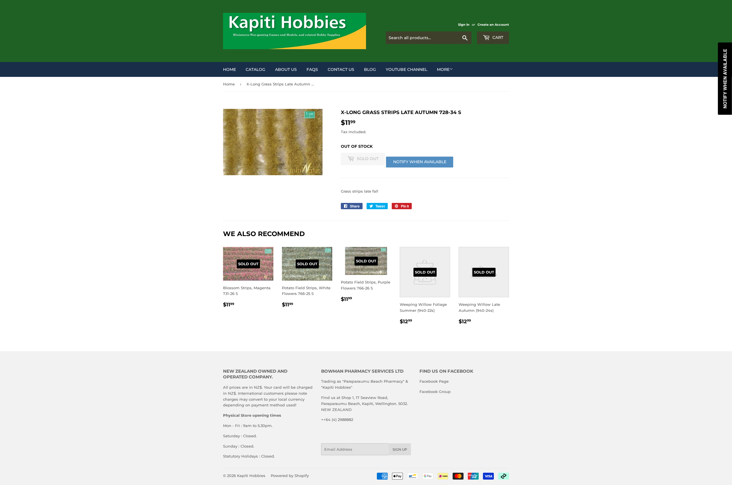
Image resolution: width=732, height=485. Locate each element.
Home (229, 69)
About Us (286, 69)
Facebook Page (434, 381)
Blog (370, 69)
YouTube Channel (406, 69)
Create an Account (493, 25)
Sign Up (400, 449)
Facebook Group (435, 391)
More (443, 69)
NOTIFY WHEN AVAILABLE (419, 161)
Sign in (464, 25)
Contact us (341, 69)
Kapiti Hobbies (251, 475)
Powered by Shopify (290, 475)
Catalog (255, 69)
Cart (497, 37)
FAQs (312, 69)
